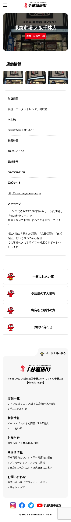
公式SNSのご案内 (42, 467)
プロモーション (18, 462)
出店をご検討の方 (20, 467)
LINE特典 (43, 423)
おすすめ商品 (27, 423)
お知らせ (12, 443)
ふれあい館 (16, 428)
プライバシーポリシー (37, 482)
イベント (12, 423)
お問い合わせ (15, 482)
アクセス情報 (37, 462)
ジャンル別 (14, 403)
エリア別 (28, 403)
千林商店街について (19, 457)
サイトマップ (17, 487)
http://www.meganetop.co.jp (24, 193)
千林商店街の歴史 (42, 457)
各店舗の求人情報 (45, 403)
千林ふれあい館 (18, 408)
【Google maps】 (35, 382)
